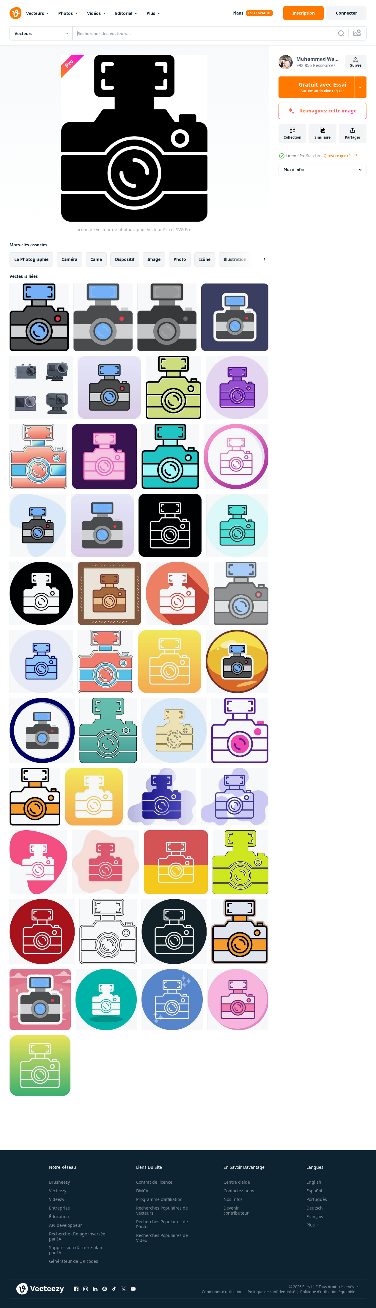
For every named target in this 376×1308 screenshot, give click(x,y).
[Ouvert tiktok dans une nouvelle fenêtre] (114, 1288)
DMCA (142, 1190)
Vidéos (94, 13)
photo (180, 259)
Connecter (346, 13)
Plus (151, 13)
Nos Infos (233, 1199)
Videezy (56, 1199)
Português (316, 1199)
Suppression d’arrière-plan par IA (75, 1250)
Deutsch (314, 1208)
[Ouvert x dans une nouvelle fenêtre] (123, 1288)
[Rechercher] (341, 33)
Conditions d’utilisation (222, 1291)
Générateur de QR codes (73, 1261)
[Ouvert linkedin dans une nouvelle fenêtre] (95, 1288)
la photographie (31, 259)
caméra (69, 259)
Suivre (355, 65)
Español (314, 1190)
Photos (65, 13)
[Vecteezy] (15, 13)
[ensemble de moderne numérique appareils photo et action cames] (41, 387)
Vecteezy (57, 1190)
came (96, 259)
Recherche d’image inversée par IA (77, 1236)
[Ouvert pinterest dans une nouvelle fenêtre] (104, 1288)
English (313, 1182)
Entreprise (59, 1208)
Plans (237, 13)
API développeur (65, 1225)
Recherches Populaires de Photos (162, 1224)
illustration (235, 259)
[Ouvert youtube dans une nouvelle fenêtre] (133, 1288)
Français (314, 1216)
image (154, 259)
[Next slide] (259, 259)
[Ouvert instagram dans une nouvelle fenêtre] (85, 1288)
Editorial (123, 13)
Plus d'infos (294, 169)
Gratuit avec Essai (322, 87)
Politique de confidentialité (271, 1291)
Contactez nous (239, 1190)
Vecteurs (35, 13)
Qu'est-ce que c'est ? (340, 155)
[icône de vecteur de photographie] (39, 317)
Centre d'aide (237, 1182)
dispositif (124, 259)
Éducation (59, 1216)
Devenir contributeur (236, 1210)
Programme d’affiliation (159, 1199)
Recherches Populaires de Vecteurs (162, 1210)
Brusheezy (59, 1182)
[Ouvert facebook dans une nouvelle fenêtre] (76, 1288)
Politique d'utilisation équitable (327, 1291)
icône (204, 259)
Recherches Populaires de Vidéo (162, 1237)
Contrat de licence (154, 1182)
